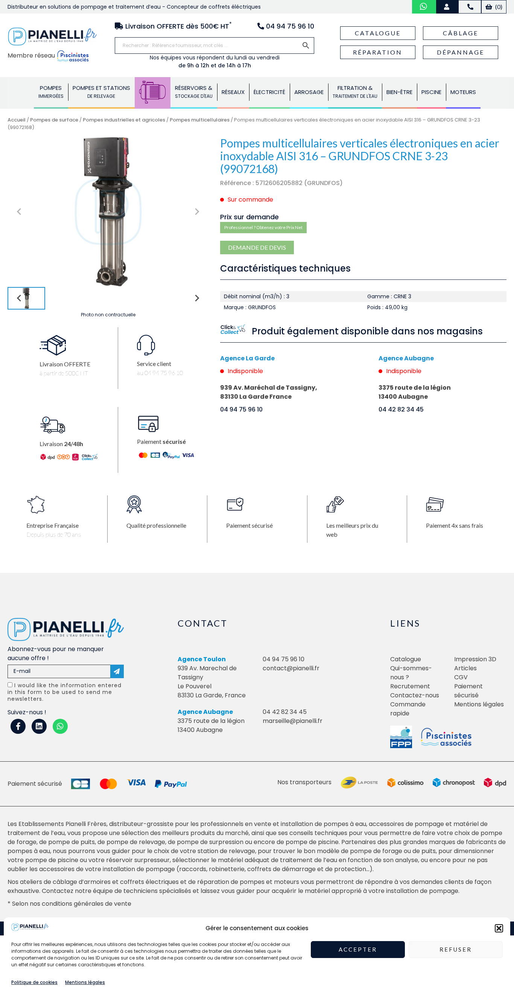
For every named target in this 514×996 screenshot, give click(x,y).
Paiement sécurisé (468, 691)
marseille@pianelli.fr (292, 721)
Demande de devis (257, 247)
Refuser (455, 949)
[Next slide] (197, 212)
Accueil (17, 119)
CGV (461, 677)
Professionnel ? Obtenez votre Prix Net (263, 227)
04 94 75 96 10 (241, 409)
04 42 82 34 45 (401, 409)
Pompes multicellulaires (200, 119)
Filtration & (355, 91)
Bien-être (399, 92)
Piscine (431, 92)
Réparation (377, 52)
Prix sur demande (249, 217)
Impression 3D (475, 659)
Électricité (269, 92)
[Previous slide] (20, 212)
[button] (499, 928)
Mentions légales (85, 982)
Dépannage (460, 52)
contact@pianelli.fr (291, 668)
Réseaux (233, 92)
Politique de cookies (34, 982)
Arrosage (309, 92)
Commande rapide (408, 709)
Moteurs (463, 92)
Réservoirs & (194, 91)
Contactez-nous (414, 695)
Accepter (358, 949)
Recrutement (410, 686)
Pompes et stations (101, 91)
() (498, 6)
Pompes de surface (54, 119)
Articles (465, 668)
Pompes (51, 91)
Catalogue (378, 32)
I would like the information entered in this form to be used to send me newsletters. (65, 692)
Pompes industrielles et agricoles (124, 119)
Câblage (460, 32)
